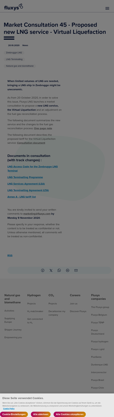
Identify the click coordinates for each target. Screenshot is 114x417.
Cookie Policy (9, 408)
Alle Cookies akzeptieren (69, 414)
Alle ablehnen (40, 414)
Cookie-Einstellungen (14, 414)
